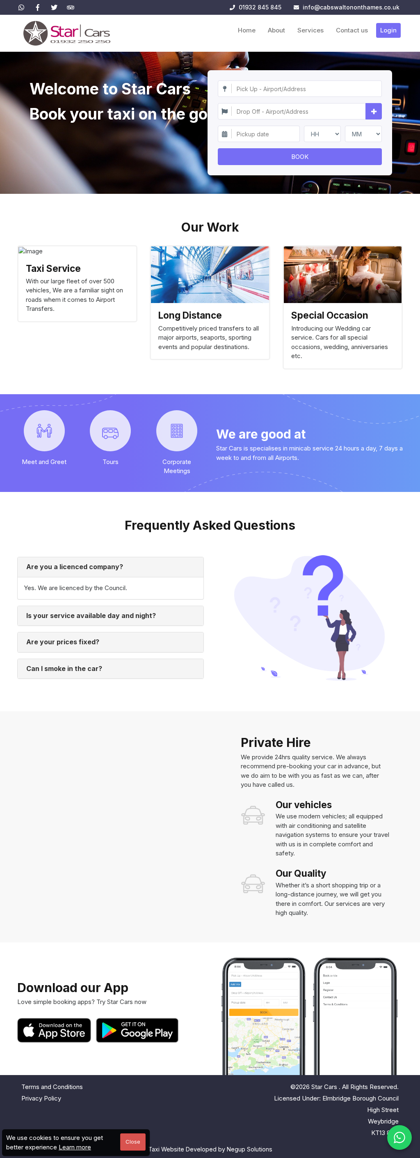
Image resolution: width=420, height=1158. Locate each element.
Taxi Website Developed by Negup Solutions (210, 1149)
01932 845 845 (259, 7)
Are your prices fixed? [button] (62, 642)
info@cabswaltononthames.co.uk (351, 7)
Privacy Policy (41, 1098)
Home (247, 30)
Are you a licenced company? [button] (74, 567)
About (276, 30)
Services (310, 30)
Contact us (352, 30)
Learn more (75, 1147)
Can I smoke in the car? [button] (64, 668)
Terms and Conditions (52, 1087)
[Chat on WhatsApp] (399, 1137)
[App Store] (55, 1030)
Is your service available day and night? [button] (91, 615)
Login (388, 30)
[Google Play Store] (137, 1030)
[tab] (110, 567)
